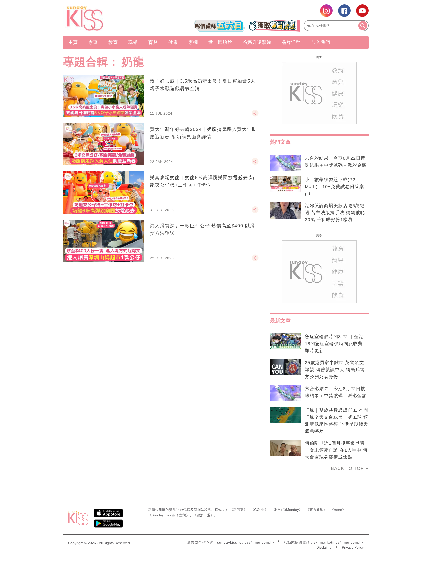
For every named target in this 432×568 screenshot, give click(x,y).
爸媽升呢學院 (257, 42)
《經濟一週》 (203, 515)
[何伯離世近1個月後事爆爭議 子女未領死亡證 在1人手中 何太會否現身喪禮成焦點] (285, 448)
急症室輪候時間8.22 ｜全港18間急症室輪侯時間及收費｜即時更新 (336, 343)
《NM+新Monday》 (287, 510)
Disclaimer (324, 547)
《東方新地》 (316, 510)
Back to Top (347, 468)
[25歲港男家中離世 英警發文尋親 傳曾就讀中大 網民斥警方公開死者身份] (285, 367)
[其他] (255, 115)
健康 (173, 42)
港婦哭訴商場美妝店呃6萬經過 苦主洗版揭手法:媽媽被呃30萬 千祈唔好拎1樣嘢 (335, 212)
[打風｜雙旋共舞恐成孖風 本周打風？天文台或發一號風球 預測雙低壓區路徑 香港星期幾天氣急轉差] (285, 415)
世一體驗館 (220, 42)
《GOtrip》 (259, 510)
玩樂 (133, 42)
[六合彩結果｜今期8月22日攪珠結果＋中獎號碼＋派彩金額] (285, 163)
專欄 (193, 42)
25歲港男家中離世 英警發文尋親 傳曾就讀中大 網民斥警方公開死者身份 (335, 369)
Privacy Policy (353, 547)
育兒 (153, 42)
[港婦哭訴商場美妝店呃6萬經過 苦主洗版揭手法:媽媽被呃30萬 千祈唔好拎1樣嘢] (285, 210)
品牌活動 (291, 42)
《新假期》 (238, 510)
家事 (93, 42)
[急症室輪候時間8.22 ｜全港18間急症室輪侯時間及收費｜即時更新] (285, 341)
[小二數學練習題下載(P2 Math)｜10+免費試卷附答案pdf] (285, 184)
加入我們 (320, 42)
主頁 (73, 42)
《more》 (338, 510)
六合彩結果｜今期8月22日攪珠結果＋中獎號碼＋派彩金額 (336, 162)
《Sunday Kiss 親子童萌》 (169, 515)
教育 (113, 42)
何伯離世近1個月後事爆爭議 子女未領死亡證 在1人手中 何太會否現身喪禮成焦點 (336, 450)
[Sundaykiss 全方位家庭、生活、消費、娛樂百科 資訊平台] (109, 18)
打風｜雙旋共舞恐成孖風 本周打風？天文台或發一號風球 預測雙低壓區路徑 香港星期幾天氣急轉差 (336, 421)
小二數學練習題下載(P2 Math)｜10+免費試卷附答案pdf (334, 186)
